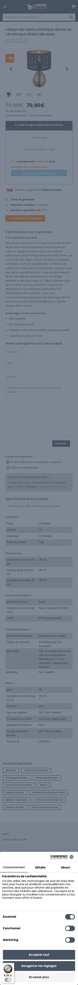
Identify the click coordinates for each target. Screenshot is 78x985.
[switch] (8, 980)
